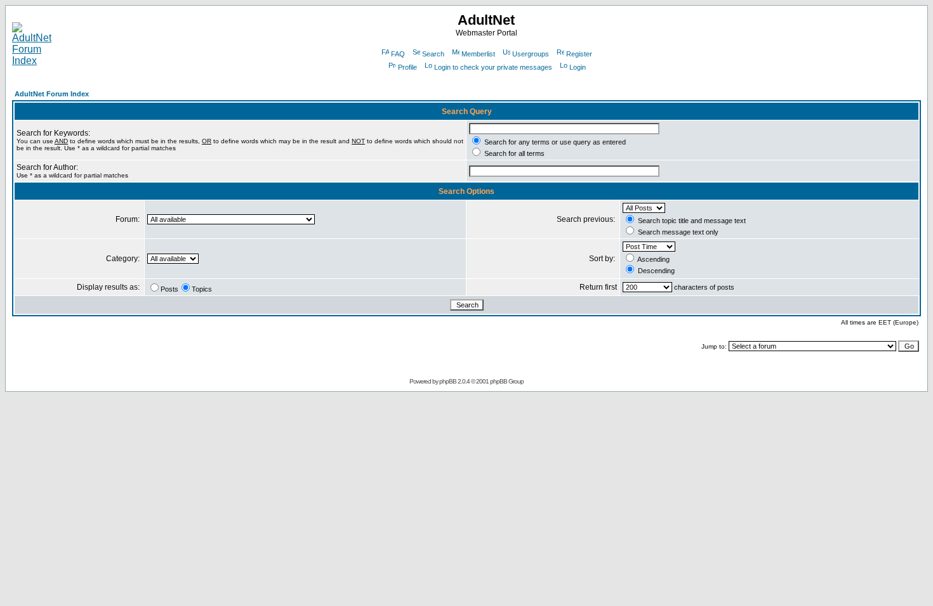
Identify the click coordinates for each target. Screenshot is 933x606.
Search (433, 54)
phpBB (447, 381)
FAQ (398, 54)
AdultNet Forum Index (52, 94)
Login (577, 67)
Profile (407, 67)
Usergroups (530, 54)
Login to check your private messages (493, 67)
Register (579, 54)
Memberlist (478, 54)
